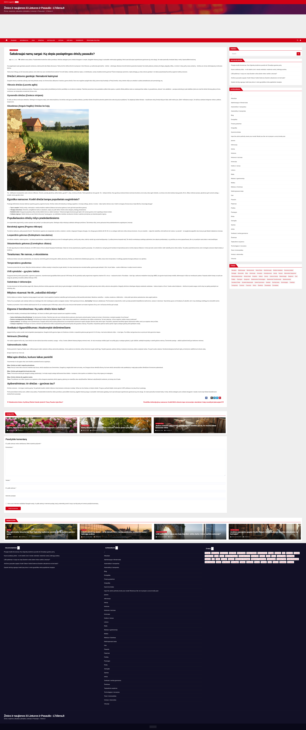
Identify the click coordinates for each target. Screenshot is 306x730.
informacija (252, 273)
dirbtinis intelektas (277, 270)
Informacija (24, 40)
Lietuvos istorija (274, 276)
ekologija (234, 273)
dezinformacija (267, 270)
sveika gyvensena (259, 282)
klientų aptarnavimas (237, 276)
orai (296, 276)
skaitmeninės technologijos (258, 279)
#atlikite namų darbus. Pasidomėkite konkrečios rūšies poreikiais (38, 59)
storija (233, 229)
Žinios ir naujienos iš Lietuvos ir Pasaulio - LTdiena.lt (34, 7)
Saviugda (234, 220)
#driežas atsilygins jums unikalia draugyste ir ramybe (72, 59)
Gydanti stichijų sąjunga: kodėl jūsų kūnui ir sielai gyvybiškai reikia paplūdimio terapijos (256, 82)
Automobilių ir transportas (238, 111)
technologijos (284, 282)
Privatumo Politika (93, 40)
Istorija (233, 149)
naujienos (290, 276)
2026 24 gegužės (13, 536)
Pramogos (234, 212)
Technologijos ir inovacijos (238, 246)
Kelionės (233, 153)
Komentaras (9, 447)
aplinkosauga (241, 270)
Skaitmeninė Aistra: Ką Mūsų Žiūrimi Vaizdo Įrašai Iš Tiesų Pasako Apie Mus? (36, 402)
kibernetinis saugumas (290, 273)
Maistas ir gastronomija (237, 178)
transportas (235, 285)
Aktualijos (51, 40)
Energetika (234, 119)
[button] (297, 40)
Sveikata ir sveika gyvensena (239, 233)
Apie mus (69, 40)
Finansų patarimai (236, 123)
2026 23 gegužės (237, 536)
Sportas (41, 40)
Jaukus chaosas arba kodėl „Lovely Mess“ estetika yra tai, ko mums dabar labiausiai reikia (185, 426)
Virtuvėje (233, 258)
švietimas (260, 285)
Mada (232, 174)
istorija (275, 273)
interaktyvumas (268, 273)
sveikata (268, 282)
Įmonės (233, 140)
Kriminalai (234, 161)
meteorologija (283, 276)
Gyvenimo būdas (13, 50)
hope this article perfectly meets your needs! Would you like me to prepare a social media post (258, 136)
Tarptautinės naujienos (237, 241)
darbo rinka (259, 270)
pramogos (239, 279)
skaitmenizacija (287, 279)
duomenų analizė (288, 270)
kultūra (260, 276)
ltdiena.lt (20, 430)
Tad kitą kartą (275, 282)
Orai (33, 40)
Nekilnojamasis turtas (237, 191)
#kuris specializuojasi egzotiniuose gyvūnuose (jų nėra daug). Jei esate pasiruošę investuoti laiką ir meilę (152, 59)
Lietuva (60, 40)
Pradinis (13, 40)
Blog (232, 115)
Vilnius (254, 285)
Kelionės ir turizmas (236, 157)
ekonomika (241, 273)
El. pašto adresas (11, 488)
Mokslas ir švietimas (237, 187)
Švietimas (234, 237)
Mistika (233, 182)
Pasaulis (233, 199)
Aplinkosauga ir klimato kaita (239, 102)
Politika (233, 208)
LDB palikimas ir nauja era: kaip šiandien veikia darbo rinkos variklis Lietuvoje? (254, 73)
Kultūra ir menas (235, 166)
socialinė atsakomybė (247, 282)
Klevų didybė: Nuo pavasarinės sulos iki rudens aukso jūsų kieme (108, 427)
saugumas (246, 279)
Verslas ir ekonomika (237, 254)
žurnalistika (275, 285)
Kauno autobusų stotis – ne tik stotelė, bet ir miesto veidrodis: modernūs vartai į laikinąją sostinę (258, 69)
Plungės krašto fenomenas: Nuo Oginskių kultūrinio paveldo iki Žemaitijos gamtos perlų (256, 65)
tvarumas (248, 285)
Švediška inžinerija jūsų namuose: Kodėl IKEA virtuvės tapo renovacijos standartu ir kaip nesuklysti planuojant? (182, 402)
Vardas (8, 480)
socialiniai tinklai (236, 282)
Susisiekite (79, 40)
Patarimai (234, 203)
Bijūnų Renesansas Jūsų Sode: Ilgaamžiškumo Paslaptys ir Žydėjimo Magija (38, 427)
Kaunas (280, 273)
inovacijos (259, 273)
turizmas (241, 285)
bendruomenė (250, 270)
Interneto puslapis (11, 495)
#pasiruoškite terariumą (189, 59)
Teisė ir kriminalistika (237, 250)
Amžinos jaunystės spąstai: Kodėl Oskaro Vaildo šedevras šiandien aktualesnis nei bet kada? (258, 78)
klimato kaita (247, 276)
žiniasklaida (268, 285)
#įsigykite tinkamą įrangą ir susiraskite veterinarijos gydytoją (105, 59)
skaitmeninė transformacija (274, 279)
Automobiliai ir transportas (238, 107)
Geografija (234, 128)
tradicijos (292, 282)
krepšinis (254, 276)
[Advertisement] (153, 26)
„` (231, 94)
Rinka (232, 216)
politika (233, 279)
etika (246, 273)
